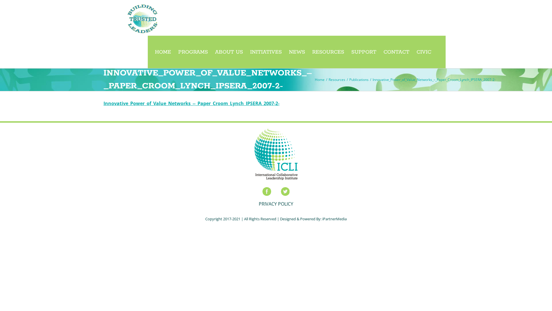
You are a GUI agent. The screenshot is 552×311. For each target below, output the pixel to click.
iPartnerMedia (334, 218)
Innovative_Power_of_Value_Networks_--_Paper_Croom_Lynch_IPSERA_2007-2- (191, 103)
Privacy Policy (276, 204)
